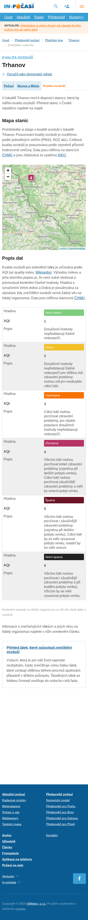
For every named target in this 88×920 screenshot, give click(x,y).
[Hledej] (56, 6)
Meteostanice (11, 806)
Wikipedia (43, 272)
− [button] (8, 176)
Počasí (9, 86)
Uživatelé (8, 841)
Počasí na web (12, 865)
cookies (20, 908)
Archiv (7, 835)
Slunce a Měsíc (28, 86)
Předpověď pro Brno (60, 812)
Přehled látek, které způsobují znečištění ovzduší (44, 664)
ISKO (62, 155)
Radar (39, 17)
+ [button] (8, 170)
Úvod (8, 17)
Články (7, 847)
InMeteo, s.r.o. (36, 903)
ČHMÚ (7, 155)
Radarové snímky (14, 800)
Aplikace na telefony (17, 859)
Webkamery (10, 818)
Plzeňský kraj (54, 40)
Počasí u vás (10, 812)
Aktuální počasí (13, 794)
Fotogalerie (10, 853)
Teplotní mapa (11, 824)
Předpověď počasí (27, 40)
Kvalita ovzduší (54, 86)
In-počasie (9, 882)
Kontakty (52, 835)
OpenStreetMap (76, 248)
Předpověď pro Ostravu (62, 818)
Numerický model (58, 800)
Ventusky (8, 876)
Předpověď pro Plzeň (60, 824)
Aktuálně (23, 17)
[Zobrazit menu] (81, 6)
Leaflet (62, 248)
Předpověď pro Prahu (60, 806)
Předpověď (56, 17)
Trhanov (73, 40)
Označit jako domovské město (29, 74)
